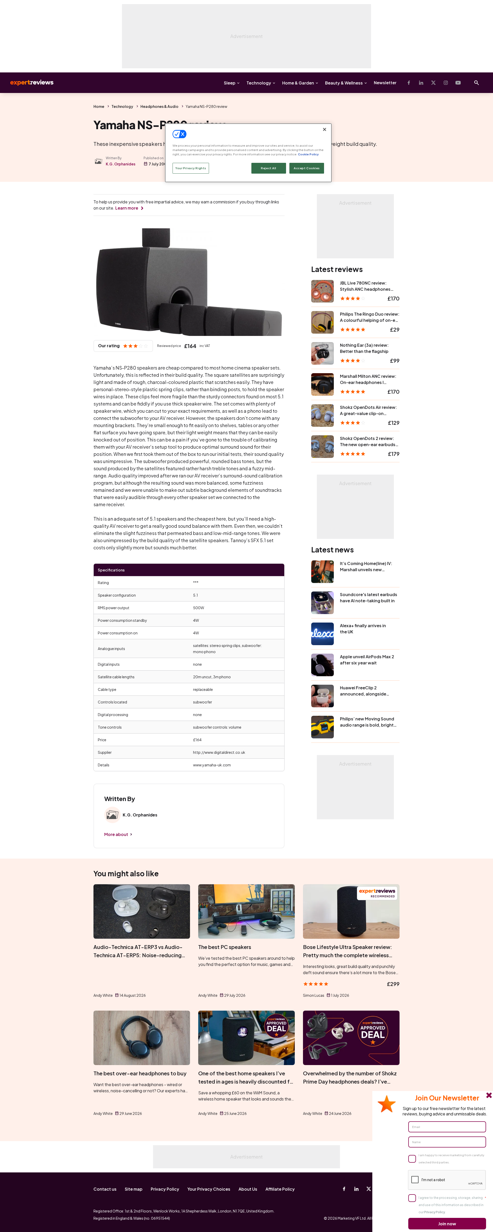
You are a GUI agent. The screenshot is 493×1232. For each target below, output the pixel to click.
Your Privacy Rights (190, 168)
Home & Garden (298, 83)
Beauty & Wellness (344, 83)
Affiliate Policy (280, 1189)
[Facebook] (409, 83)
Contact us (105, 1189)
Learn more (126, 208)
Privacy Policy (165, 1189)
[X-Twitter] (433, 83)
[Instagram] (446, 83)
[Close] (324, 129)
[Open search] (476, 83)
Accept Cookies (307, 168)
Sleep (229, 83)
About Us (248, 1189)
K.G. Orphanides (120, 164)
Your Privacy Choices (208, 1189)
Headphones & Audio (159, 106)
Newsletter (385, 82)
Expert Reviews (27, 83)
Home (98, 106)
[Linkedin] (421, 83)
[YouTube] (458, 83)
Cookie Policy (308, 154)
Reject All (268, 168)
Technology (258, 83)
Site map (134, 1189)
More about (116, 834)
